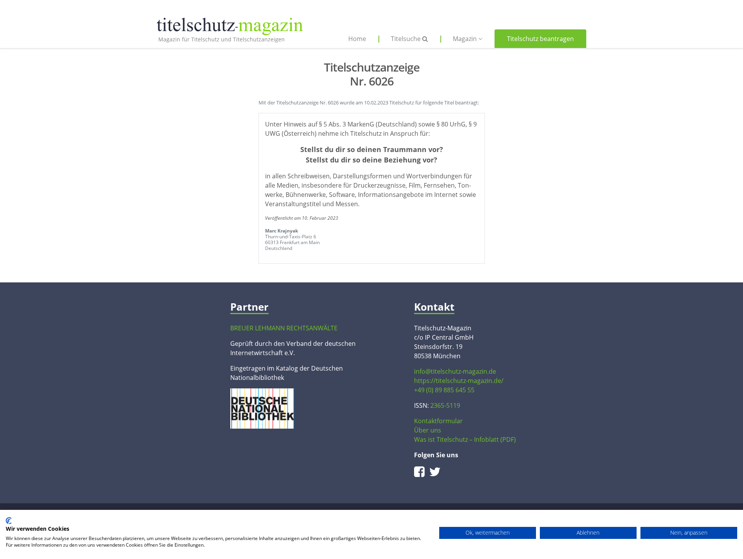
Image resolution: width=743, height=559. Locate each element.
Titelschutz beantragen (540, 38)
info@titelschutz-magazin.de (455, 371)
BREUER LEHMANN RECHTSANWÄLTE (283, 328)
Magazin (465, 38)
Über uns (427, 430)
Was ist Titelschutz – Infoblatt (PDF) (465, 439)
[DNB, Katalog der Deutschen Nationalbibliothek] (262, 407)
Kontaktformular (438, 421)
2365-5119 (445, 405)
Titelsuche (406, 38)
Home (357, 38)
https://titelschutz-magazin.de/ (458, 380)
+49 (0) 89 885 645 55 (444, 390)
